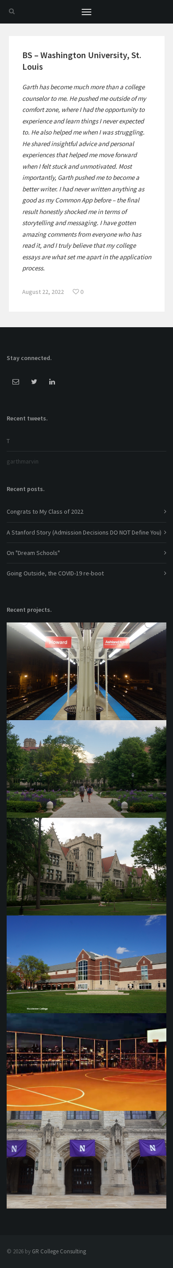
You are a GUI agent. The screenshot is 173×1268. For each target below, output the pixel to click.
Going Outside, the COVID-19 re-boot (55, 573)
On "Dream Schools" (33, 553)
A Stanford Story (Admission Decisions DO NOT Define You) (84, 532)
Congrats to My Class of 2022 (45, 511)
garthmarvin (23, 461)
